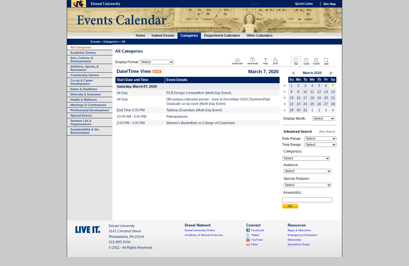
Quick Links (304, 3)
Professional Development (89, 110)
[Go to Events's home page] (121, 27)
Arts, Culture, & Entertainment (81, 59)
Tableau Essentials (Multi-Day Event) (194, 110)
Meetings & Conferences (88, 105)
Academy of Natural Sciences (204, 235)
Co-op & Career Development (81, 82)
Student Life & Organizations (81, 122)
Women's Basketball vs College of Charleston (200, 123)
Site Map (329, 4)
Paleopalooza (177, 116)
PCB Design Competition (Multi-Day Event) (198, 93)
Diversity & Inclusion (85, 94)
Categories (189, 35)
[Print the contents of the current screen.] (275, 65)
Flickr (254, 244)
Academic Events (83, 52)
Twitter (255, 235)
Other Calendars (260, 35)
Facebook (257, 230)
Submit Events (162, 35)
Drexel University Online (200, 230)
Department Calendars (222, 35)
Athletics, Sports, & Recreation (84, 68)
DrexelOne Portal (299, 244)
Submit (290, 206)
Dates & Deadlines (83, 89)
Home (140, 35)
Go (286, 3)
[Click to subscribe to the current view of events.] (237, 65)
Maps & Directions (299, 230)
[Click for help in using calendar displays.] (265, 65)
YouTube (257, 239)
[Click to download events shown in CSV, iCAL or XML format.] (252, 65)
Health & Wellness (83, 99)
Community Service (84, 75)
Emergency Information (302, 235)
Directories (294, 239)
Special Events (81, 115)
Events (95, 41)
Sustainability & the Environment (84, 131)
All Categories (80, 47)
